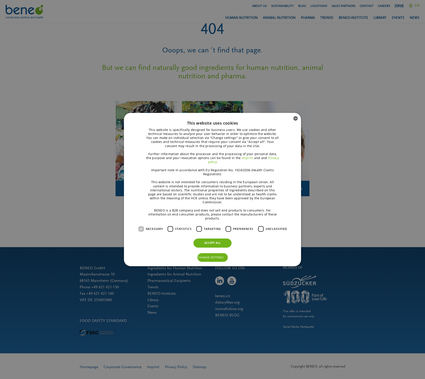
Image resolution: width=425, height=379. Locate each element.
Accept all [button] (212, 243)
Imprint (247, 158)
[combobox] (295, 118)
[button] (212, 257)
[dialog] (212, 189)
